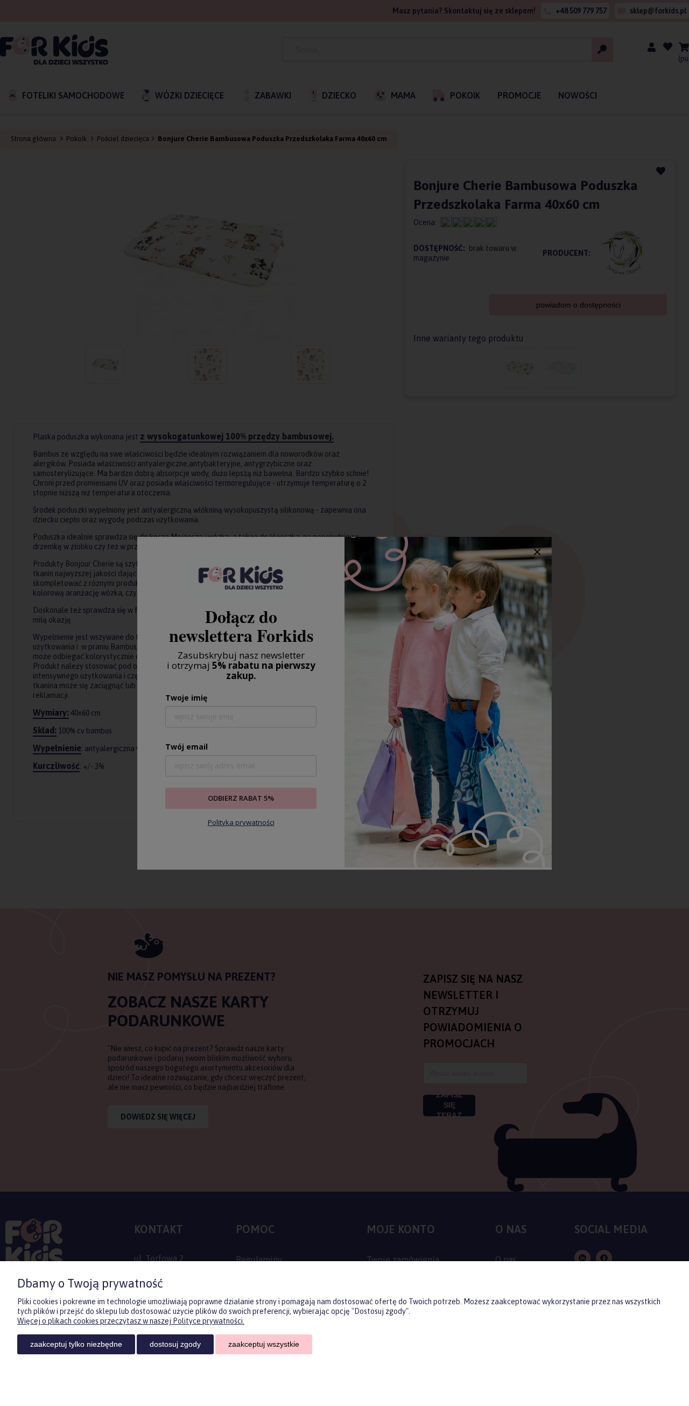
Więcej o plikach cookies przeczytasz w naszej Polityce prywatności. (130, 1321)
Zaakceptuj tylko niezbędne (76, 1344)
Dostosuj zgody (175, 1344)
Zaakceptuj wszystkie (263, 1344)
